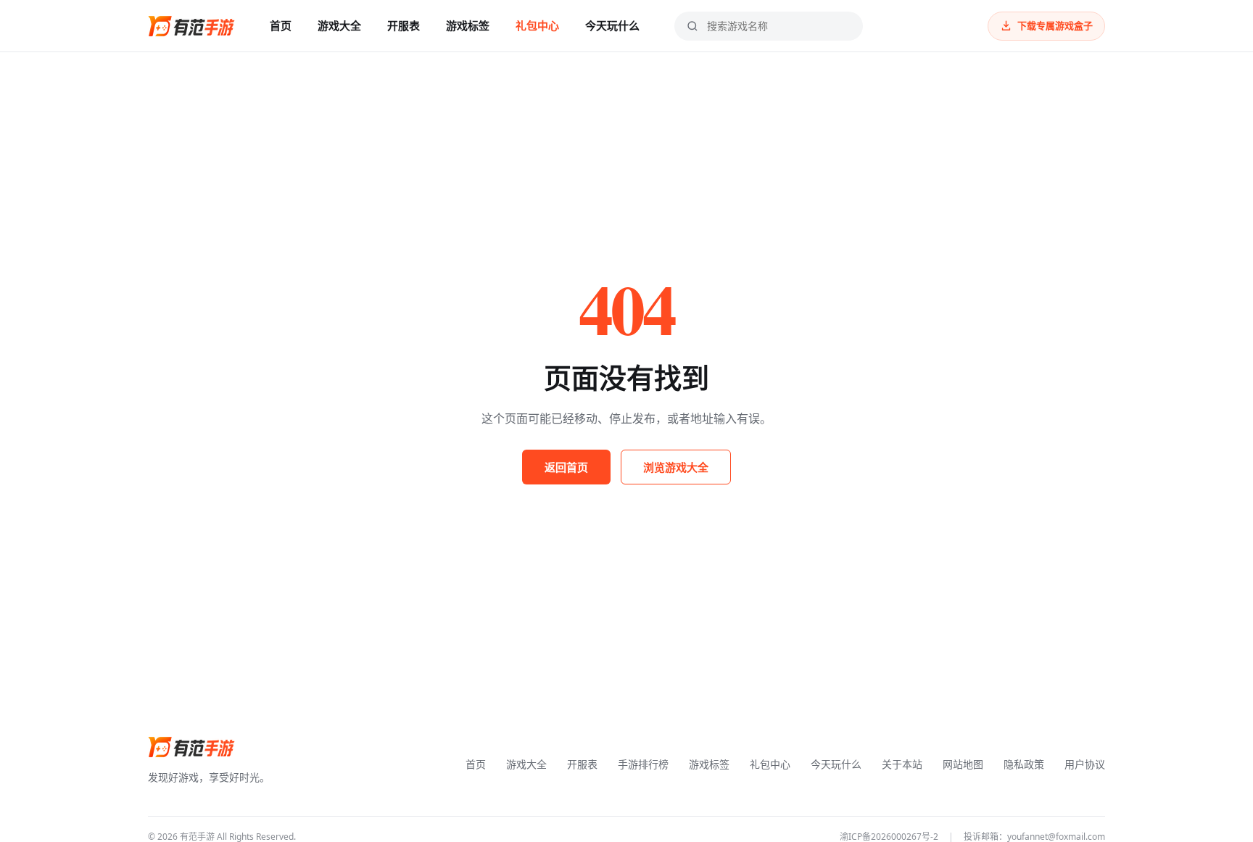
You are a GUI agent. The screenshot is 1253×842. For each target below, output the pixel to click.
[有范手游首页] (191, 26)
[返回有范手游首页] (191, 747)
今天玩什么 (612, 25)
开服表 (403, 25)
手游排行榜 (643, 764)
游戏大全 (339, 25)
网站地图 (963, 764)
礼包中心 (537, 25)
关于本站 (902, 764)
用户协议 (1084, 764)
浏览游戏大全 (675, 467)
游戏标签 (467, 25)
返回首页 (566, 467)
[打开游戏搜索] (692, 26)
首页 (280, 25)
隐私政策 (1024, 764)
